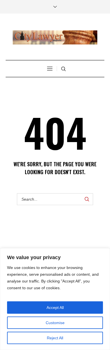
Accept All (55, 307)
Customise (55, 322)
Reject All (55, 338)
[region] (55, 299)
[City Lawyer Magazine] (55, 37)
